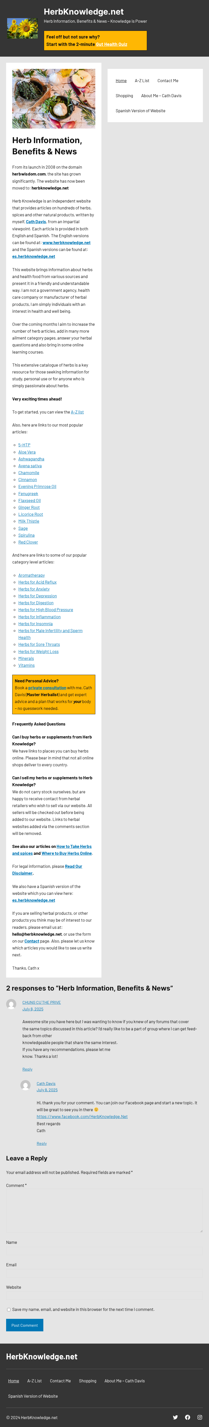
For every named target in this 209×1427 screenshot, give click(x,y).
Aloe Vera (27, 451)
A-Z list (77, 411)
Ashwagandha (31, 458)
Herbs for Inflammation (39, 616)
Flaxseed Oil (29, 500)
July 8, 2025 (32, 1008)
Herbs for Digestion (36, 602)
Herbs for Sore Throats (39, 644)
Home (121, 80)
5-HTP (24, 444)
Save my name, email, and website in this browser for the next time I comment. (83, 1309)
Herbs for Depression (37, 595)
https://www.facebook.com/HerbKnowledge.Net (82, 1116)
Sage (23, 528)
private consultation (47, 687)
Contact (31, 940)
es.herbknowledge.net (33, 256)
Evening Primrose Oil (37, 486)
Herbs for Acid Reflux (37, 581)
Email (11, 1264)
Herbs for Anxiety (34, 588)
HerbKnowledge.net (84, 12)
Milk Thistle (28, 520)
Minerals (26, 658)
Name (11, 1242)
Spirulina (26, 534)
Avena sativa (30, 465)
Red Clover (28, 541)
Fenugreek (28, 493)
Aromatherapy (31, 575)
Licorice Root (30, 514)
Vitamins (26, 665)
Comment (16, 1185)
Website (13, 1287)
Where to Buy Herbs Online (67, 853)
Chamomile (28, 472)
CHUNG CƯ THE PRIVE (41, 1002)
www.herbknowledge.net (66, 242)
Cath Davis (36, 221)
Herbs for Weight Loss (38, 651)
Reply (27, 1069)
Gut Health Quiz (111, 44)
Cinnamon (27, 479)
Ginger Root (29, 507)
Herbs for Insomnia (35, 623)
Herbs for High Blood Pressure (45, 609)
